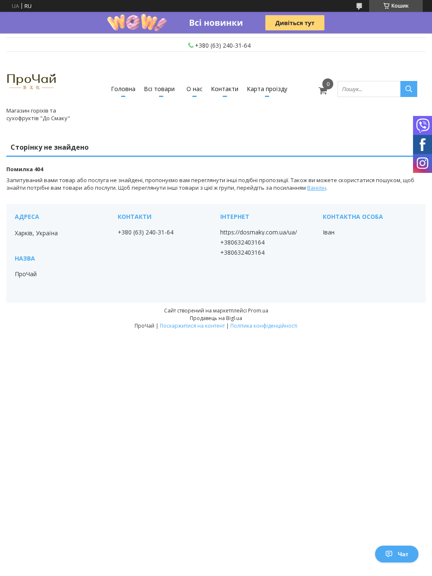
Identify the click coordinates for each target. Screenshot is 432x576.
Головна (123, 89)
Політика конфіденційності (263, 325)
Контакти (224, 89)
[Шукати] (408, 89)
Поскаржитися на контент (192, 325)
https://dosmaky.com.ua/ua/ (258, 232)
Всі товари (159, 89)
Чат (403, 554)
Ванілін (316, 187)
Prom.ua (258, 310)
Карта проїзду (267, 89)
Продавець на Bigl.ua (216, 318)
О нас (194, 89)
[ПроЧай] (31, 81)
